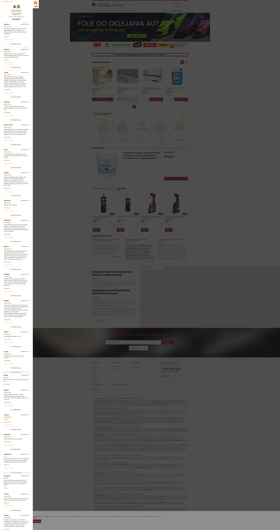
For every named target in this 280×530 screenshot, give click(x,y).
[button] (2, 1)
